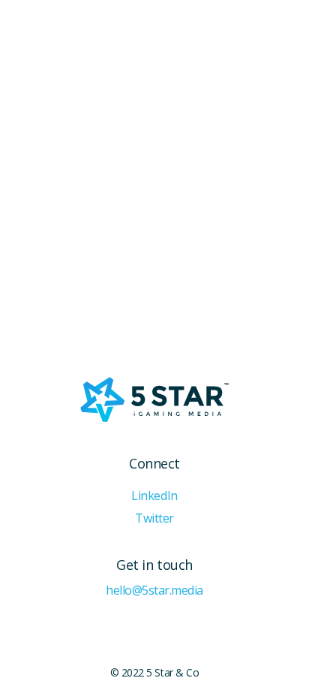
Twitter (154, 518)
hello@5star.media (154, 590)
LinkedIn (154, 496)
